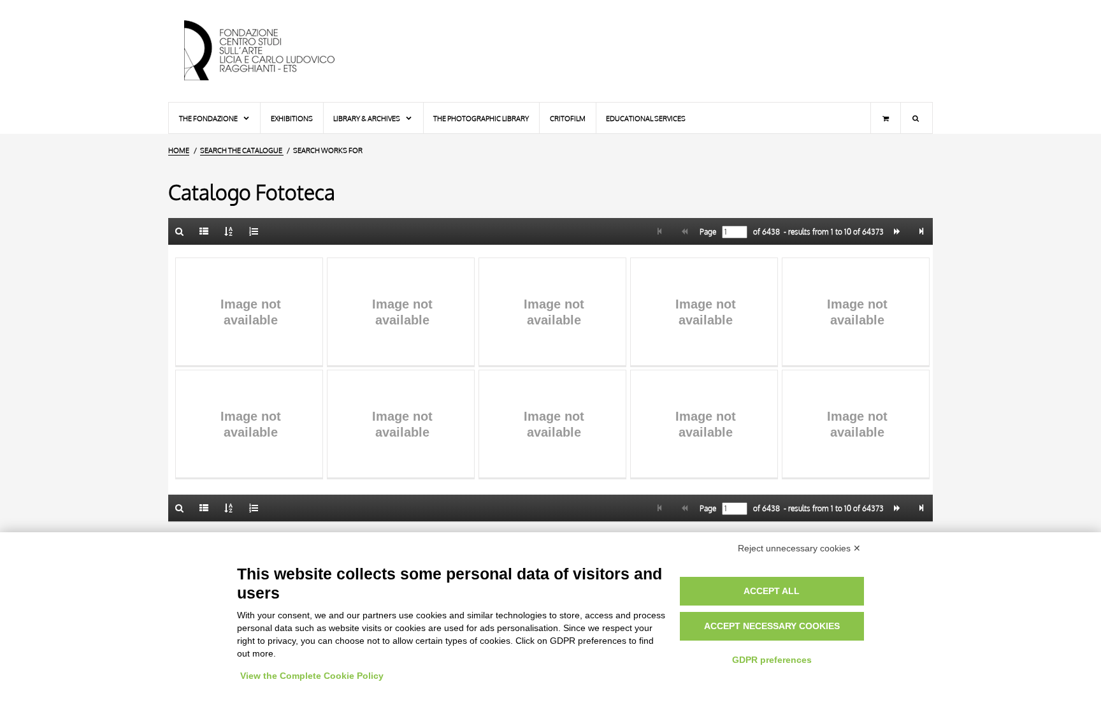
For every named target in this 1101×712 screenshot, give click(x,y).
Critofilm (568, 118)
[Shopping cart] (885, 118)
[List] (204, 231)
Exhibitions (292, 118)
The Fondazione (209, 118)
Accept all (772, 591)
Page (707, 232)
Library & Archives (367, 118)
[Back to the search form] (179, 231)
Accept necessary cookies (772, 626)
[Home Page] (270, 51)
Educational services (646, 118)
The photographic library (481, 118)
